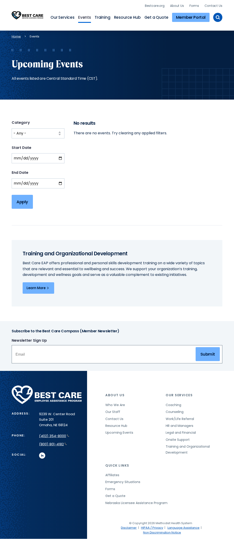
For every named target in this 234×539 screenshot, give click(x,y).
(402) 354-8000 (52, 435)
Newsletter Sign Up (29, 340)
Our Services (62, 17)
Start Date (21, 147)
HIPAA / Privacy (152, 528)
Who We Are (115, 405)
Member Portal (191, 17)
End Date (20, 172)
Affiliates (112, 475)
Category (21, 122)
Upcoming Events (119, 432)
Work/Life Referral (180, 419)
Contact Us (213, 5)
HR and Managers (179, 425)
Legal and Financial (181, 432)
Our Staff (112, 412)
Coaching (173, 405)
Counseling (174, 412)
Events (84, 17)
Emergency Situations (122, 482)
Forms (194, 5)
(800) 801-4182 (51, 444)
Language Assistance (183, 528)
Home (16, 36)
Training (102, 17)
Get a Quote (156, 17)
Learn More (36, 287)
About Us (177, 5)
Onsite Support (178, 439)
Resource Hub (127, 17)
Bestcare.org (155, 5)
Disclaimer (129, 528)
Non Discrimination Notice (162, 532)
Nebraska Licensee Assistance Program (136, 503)
